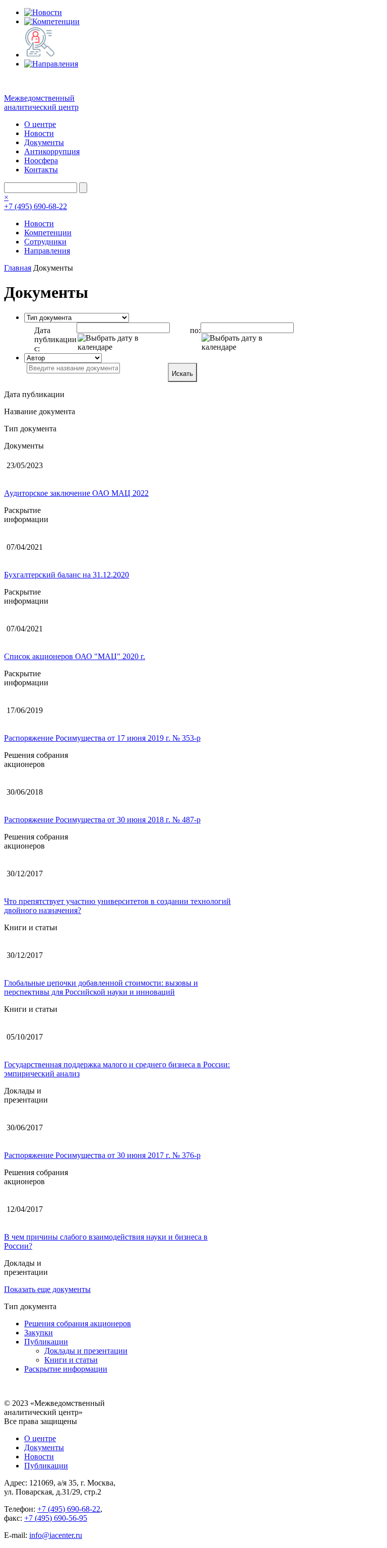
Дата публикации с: (55, 339)
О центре (40, 124)
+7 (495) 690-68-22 (35, 206)
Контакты (41, 169)
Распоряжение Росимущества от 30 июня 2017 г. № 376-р (102, 1155)
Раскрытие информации (65, 1369)
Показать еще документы (47, 1289)
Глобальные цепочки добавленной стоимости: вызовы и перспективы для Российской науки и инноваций (101, 987)
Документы (44, 142)
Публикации (46, 1341)
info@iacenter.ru (55, 1535)
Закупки (38, 1332)
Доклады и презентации (85, 1350)
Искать (182, 373)
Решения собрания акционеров (77, 1323)
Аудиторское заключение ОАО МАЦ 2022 (76, 493)
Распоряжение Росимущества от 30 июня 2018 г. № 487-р (102, 819)
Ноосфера (41, 160)
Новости (39, 133)
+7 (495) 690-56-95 (55, 1518)
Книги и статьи (71, 1360)
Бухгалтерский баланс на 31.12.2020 (66, 574)
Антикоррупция (52, 151)
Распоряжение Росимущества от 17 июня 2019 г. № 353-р (102, 738)
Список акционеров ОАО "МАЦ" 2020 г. (74, 656)
